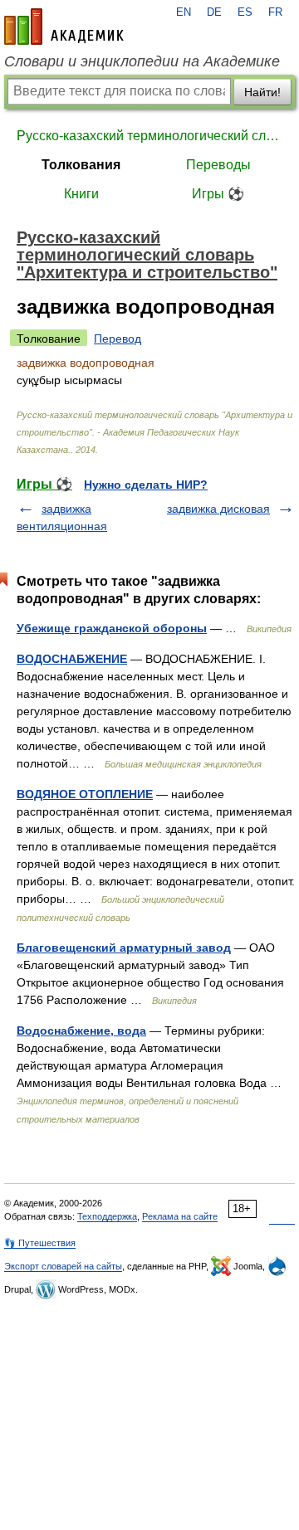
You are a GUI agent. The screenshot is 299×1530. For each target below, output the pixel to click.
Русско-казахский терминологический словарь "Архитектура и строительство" (149, 136)
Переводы (218, 165)
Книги (81, 194)
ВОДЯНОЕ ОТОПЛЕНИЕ (85, 794)
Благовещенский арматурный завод (124, 947)
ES (245, 12)
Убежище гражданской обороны (112, 628)
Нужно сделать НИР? (146, 484)
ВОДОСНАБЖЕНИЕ (72, 658)
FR (275, 12)
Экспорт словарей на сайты (63, 1266)
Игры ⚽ (218, 194)
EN (183, 12)
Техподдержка (107, 1216)
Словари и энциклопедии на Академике (142, 61)
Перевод (117, 338)
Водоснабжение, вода (81, 1030)
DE (214, 12)
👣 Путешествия (40, 1243)
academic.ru (64, 26)
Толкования (81, 165)
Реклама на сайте (180, 1216)
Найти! (262, 92)
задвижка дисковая (218, 508)
